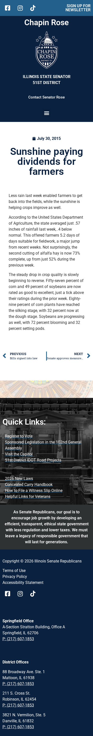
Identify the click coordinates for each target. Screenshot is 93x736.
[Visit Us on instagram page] (22, 594)
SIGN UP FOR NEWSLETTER (78, 7)
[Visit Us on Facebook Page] (9, 594)
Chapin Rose (46, 22)
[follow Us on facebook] (9, 8)
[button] (46, 113)
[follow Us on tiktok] (34, 8)
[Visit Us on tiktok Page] (34, 594)
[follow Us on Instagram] (22, 8)
